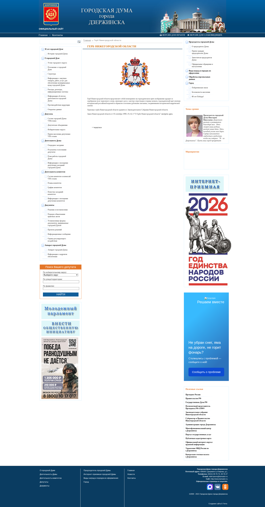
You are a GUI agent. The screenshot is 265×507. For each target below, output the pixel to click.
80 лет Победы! (198, 97)
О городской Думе (52, 58)
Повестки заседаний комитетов (55, 193)
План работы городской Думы (57, 157)
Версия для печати (173, 35)
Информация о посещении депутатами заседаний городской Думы (58, 165)
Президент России (193, 395)
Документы (49, 205)
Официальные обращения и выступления (202, 65)
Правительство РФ (193, 398)
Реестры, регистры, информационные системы (58, 90)
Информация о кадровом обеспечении (57, 255)
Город (191, 83)
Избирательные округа (56, 130)
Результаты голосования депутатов (57, 151)
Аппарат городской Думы (55, 245)
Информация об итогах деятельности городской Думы (57, 98)
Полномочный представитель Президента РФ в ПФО (198, 407)
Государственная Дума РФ (196, 402)
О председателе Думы (200, 46)
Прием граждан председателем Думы (200, 52)
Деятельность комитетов (55, 172)
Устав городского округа (57, 63)
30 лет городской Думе (54, 49)
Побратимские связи (200, 88)
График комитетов (55, 187)
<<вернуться (97, 127)
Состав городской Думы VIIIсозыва (57, 119)
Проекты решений (55, 230)
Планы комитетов (54, 183)
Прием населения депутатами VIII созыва (59, 135)
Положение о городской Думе (57, 68)
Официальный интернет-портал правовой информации (199, 443)
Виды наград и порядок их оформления (101, 478)
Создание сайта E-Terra (218, 504)
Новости (131, 474)
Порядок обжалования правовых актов (56, 215)
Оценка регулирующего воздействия (57, 240)
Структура (52, 74)
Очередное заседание (56, 145)
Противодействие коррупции (59, 105)
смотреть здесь (167, 114)
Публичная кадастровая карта (198, 438)
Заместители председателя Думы (202, 59)
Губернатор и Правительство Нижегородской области (198, 419)
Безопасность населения (201, 92)
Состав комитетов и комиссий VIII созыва (59, 177)
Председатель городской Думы (201, 42)
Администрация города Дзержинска (201, 424)
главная (43, 35)
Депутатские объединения (57, 125)
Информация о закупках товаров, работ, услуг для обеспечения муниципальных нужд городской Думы (59, 81)
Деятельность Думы (53, 141)
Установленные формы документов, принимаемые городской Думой (58, 223)
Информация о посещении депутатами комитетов (58, 199)
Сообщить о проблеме (206, 372)
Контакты (131, 478)
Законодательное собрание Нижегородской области (197, 413)
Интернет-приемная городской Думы (100, 474)
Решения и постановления (58, 210)
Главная (87, 40)
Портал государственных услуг (198, 434)
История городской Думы (58, 54)
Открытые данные (55, 109)
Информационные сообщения (59, 234)
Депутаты (49, 114)
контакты (57, 35)
